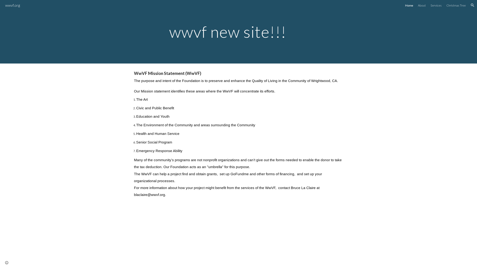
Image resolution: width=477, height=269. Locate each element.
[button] (472, 5)
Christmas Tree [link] (456, 5)
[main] (238, 31)
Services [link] (436, 5)
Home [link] (409, 5)
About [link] (422, 5)
